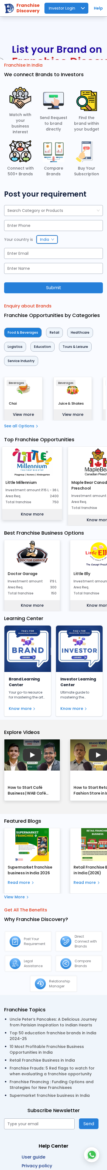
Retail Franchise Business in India (42, 1060)
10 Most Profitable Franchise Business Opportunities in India (47, 1049)
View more (23, 414)
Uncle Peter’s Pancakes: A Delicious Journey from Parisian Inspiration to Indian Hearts (53, 1022)
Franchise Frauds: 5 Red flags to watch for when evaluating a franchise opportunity (52, 1071)
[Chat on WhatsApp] (91, 1154)
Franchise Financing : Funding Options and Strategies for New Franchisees (52, 1084)
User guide (33, 1157)
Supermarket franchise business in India (50, 1095)
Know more (32, 514)
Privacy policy (37, 1166)
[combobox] (8, 210)
